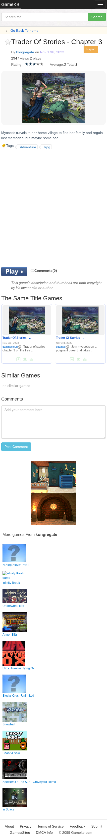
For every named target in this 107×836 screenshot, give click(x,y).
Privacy (25, 826)
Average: (57, 64)
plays (37, 58)
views (24, 58)
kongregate (25, 52)
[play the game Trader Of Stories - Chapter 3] (27, 319)
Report (91, 49)
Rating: (16, 64)
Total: (71, 64)
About (9, 826)
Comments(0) (45, 271)
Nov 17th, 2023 (52, 52)
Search (97, 17)
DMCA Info (44, 833)
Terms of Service (50, 826)
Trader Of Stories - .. (16, 338)
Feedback (77, 826)
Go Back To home (24, 30)
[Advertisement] (53, 207)
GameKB (10, 4)
